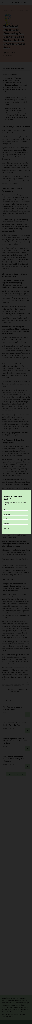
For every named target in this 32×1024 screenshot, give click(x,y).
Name (5, 510)
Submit (6, 528)
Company (7, 514)
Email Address (8, 519)
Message (6, 523)
